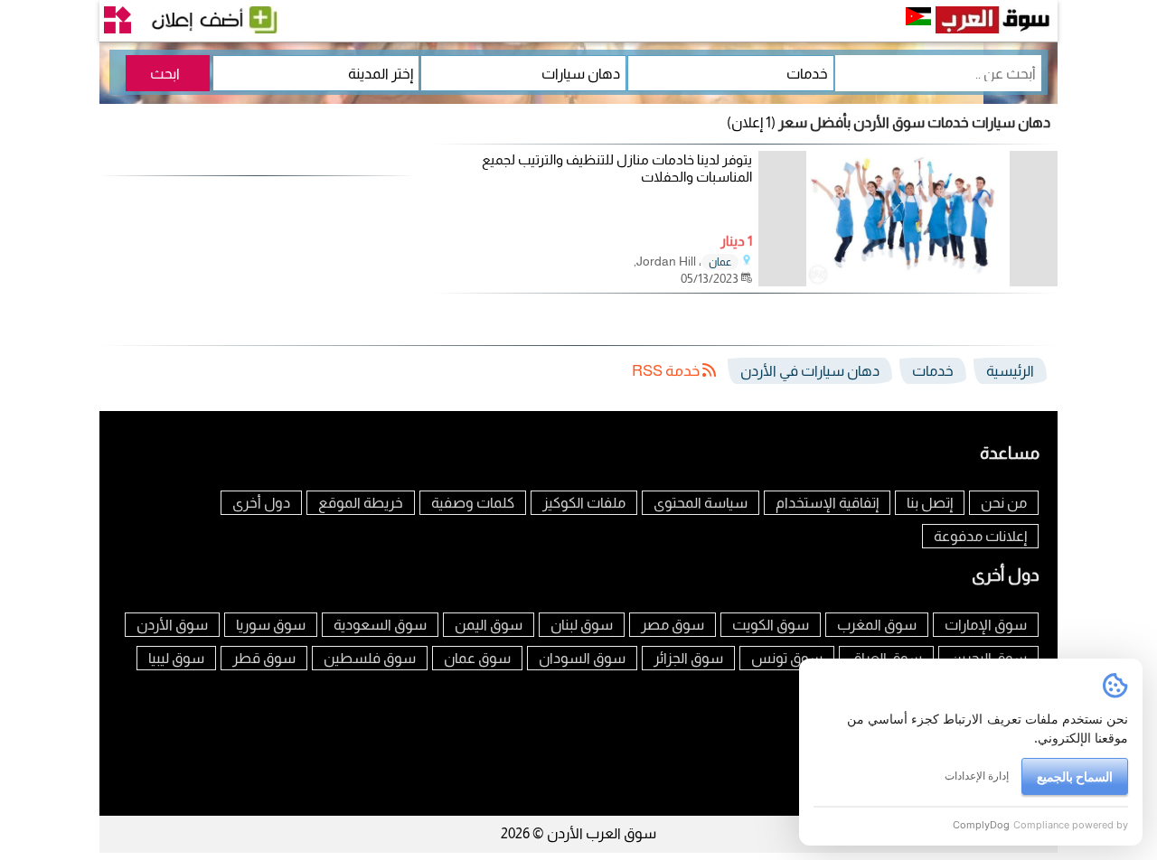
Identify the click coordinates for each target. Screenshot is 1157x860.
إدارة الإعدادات (977, 775)
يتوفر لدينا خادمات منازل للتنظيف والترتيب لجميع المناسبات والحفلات (617, 168)
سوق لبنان (581, 624)
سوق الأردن (172, 624)
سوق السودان (582, 658)
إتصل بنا (930, 502)
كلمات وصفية (472, 502)
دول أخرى (261, 502)
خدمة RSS (667, 370)
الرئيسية (1010, 371)
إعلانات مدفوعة (980, 536)
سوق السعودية (380, 624)
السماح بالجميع (1075, 776)
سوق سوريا (271, 624)
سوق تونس (787, 658)
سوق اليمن (488, 624)
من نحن (1004, 502)
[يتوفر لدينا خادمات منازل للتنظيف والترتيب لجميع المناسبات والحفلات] (908, 281)
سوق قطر (264, 658)
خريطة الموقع (360, 502)
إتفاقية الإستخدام (827, 502)
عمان (720, 262)
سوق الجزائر (688, 658)
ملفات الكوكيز (584, 502)
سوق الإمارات (986, 624)
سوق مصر (672, 624)
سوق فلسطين (370, 658)
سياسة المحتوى (701, 502)
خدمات (933, 371)
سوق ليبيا (176, 658)
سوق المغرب (877, 624)
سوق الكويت (770, 624)
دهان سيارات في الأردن (810, 371)
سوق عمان (477, 658)
